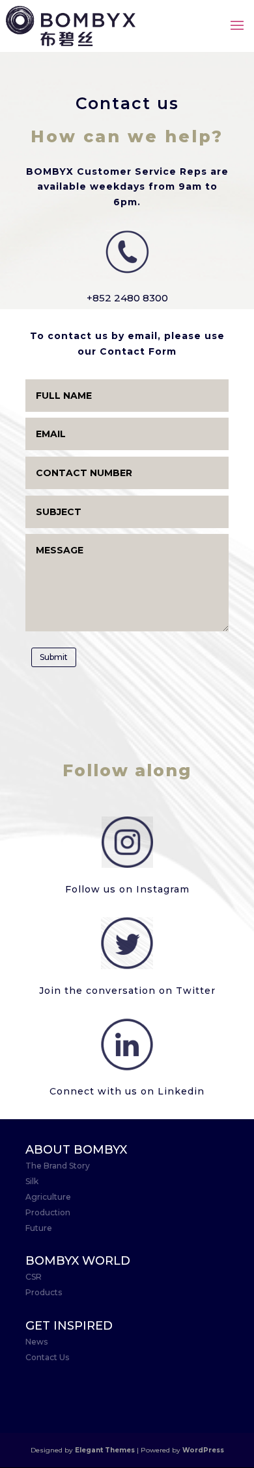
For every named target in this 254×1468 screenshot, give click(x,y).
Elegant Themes (105, 1450)
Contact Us (47, 1357)
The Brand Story (57, 1166)
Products (43, 1292)
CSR (33, 1277)
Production (47, 1212)
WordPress (203, 1450)
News (36, 1342)
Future (38, 1228)
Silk (31, 1181)
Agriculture (48, 1197)
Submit (54, 657)
